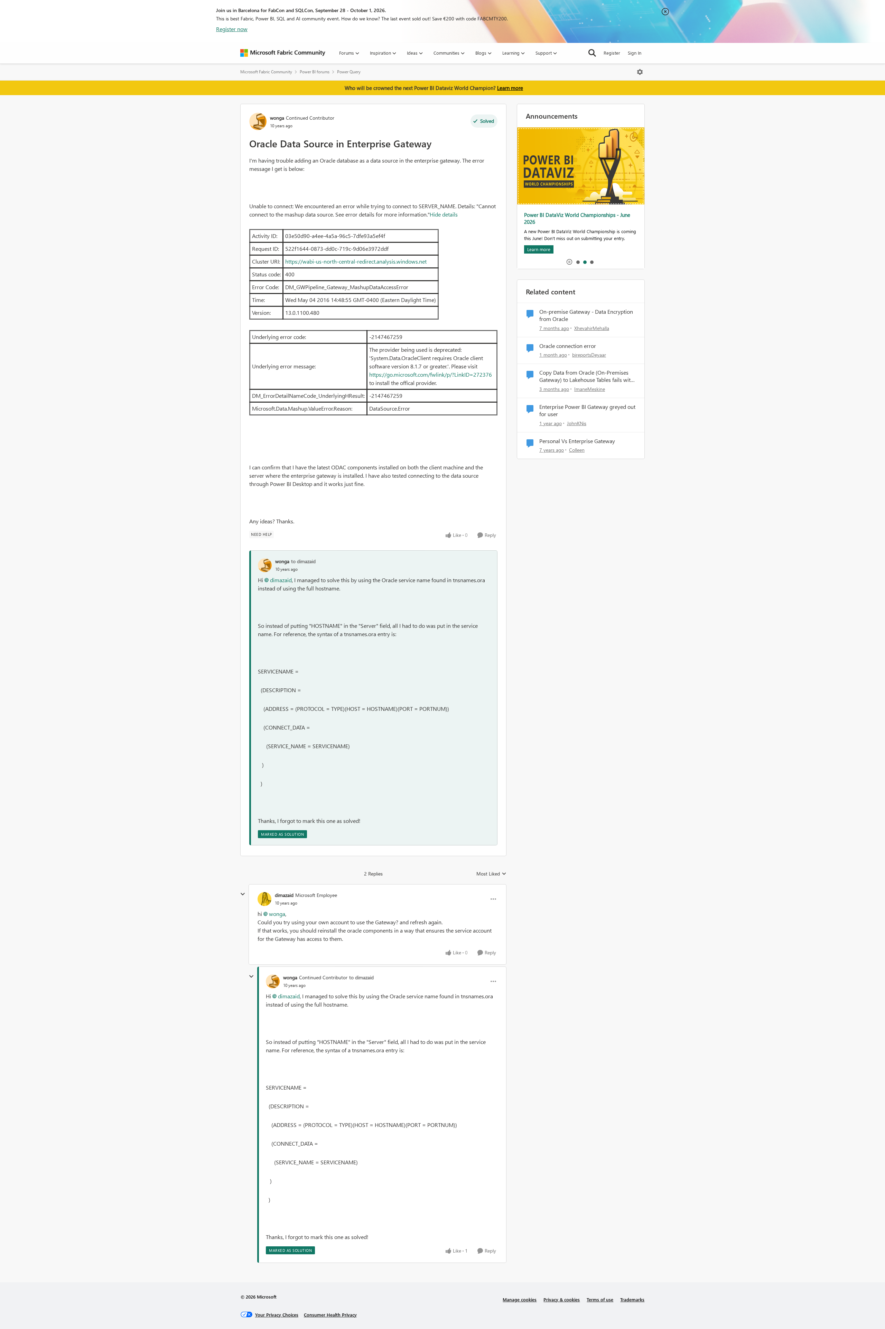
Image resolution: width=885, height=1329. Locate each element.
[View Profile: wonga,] (265, 565)
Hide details (444, 214)
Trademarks (632, 1299)
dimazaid (281, 580)
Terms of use (600, 1299)
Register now (232, 29)
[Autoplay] (569, 261)
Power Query (349, 71)
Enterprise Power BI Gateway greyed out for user (587, 410)
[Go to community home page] (282, 53)
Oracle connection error (567, 345)
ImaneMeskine (589, 389)
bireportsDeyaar (589, 354)
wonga (277, 117)
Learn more (510, 87)
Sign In (634, 53)
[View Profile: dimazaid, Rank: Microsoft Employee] (264, 899)
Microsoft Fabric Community (266, 71)
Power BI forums (314, 71)
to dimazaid (303, 561)
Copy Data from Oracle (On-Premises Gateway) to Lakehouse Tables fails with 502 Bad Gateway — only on (586, 376)
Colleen (577, 450)
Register (612, 53)
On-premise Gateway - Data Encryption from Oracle (586, 315)
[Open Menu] (640, 72)
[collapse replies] (243, 894)
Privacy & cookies (561, 1299)
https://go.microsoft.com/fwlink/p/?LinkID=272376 (430, 374)
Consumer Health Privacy (330, 1315)
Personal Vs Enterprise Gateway (577, 441)
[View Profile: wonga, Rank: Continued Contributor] (258, 121)
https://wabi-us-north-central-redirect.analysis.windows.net (356, 261)
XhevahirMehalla (591, 328)
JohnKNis (576, 423)
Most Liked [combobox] (491, 873)
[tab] (577, 261)
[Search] (592, 53)
